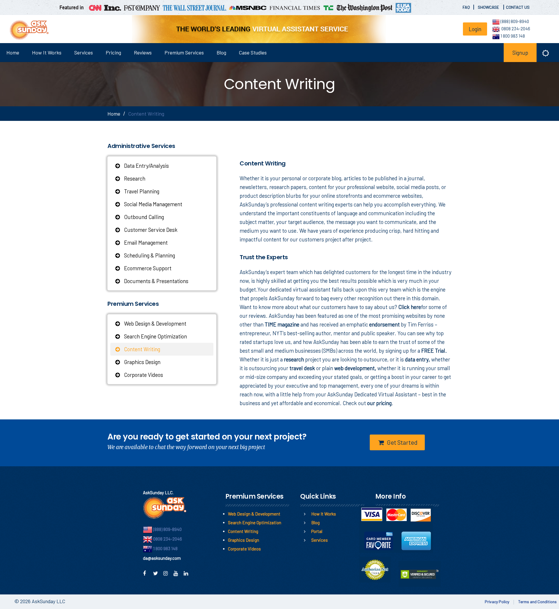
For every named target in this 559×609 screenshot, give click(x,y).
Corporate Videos (143, 374)
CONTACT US (518, 7)
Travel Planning (141, 191)
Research (134, 178)
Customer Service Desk (150, 229)
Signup (520, 52)
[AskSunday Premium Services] (27, 30)
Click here (409, 306)
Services (83, 52)
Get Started (402, 442)
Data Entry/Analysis (146, 165)
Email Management (145, 242)
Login (475, 29)
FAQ (466, 7)
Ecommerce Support (147, 268)
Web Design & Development (154, 323)
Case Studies (253, 52)
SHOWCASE (489, 7)
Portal (316, 531)
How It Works (46, 52)
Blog (221, 52)
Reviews (143, 52)
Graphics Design (141, 362)
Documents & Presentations (155, 281)
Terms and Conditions (537, 601)
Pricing (113, 52)
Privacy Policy (497, 601)
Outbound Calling (143, 216)
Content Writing (141, 349)
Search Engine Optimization (155, 336)
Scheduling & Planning (149, 255)
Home (12, 52)
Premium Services (184, 52)
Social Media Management (152, 204)
